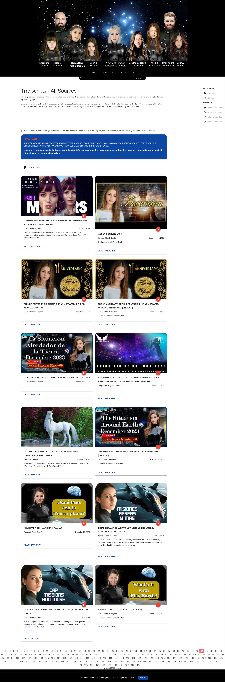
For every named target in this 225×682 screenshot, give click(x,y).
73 (115, 654)
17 (75, 651)
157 (127, 661)
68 (91, 654)
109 (70, 658)
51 (12, 654)
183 (133, 665)
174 (80, 665)
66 (82, 654)
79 (143, 654)
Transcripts (108, 73)
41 (188, 651)
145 (57, 661)
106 (53, 658)
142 (39, 661)
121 (139, 658)
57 (40, 654)
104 (41, 658)
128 (180, 658)
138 (16, 661)
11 (47, 651)
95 (218, 654)
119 (127, 658)
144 (51, 661)
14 (61, 651)
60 (54, 654)
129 (186, 658)
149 (80, 661)
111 (82, 658)
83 (162, 654)
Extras (137, 73)
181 (121, 665)
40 (183, 651)
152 (98, 661)
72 (110, 654)
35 (159, 651)
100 (17, 658)
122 (145, 658)
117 (116, 658)
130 (192, 658)
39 (178, 651)
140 (27, 661)
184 (138, 665)
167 (186, 661)
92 (204, 654)
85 (171, 654)
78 (138, 654)
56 (35, 654)
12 (52, 651)
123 (151, 658)
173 (221, 661)
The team (89, 73)
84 (166, 654)
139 (21, 661)
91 (199, 654)
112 (87, 658)
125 (163, 658)
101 (23, 658)
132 (204, 658)
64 (72, 654)
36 (164, 651)
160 (144, 661)
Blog (124, 73)
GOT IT (143, 677)
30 (136, 651)
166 (180, 661)
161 (150, 661)
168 (191, 661)
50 (7, 654)
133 (210, 658)
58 (44, 654)
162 (156, 661)
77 (133, 654)
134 (215, 658)
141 (33, 661)
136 (4, 661)
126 (169, 658)
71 (105, 654)
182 (127, 665)
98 (8, 658)
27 (122, 651)
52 (16, 654)
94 (213, 654)
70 (101, 654)
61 (58, 654)
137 (10, 661)
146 (62, 661)
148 (74, 661)
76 (129, 654)
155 (115, 661)
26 (117, 651)
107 (58, 658)
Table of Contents (32, 167)
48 (220, 651)
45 (206, 651)
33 (150, 651)
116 (110, 658)
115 (105, 658)
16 (70, 651)
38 (173, 651)
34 (155, 651)
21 (94, 651)
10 (42, 651)
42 (192, 651)
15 (66, 651)
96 (222, 654)
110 (76, 658)
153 (103, 661)
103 (35, 658)
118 (122, 658)
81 (152, 654)
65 (77, 654)
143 (45, 661)
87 (180, 654)
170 (203, 661)
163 (162, 661)
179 (109, 665)
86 (176, 654)
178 (103, 665)
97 (3, 658)
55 (30, 654)
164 (168, 661)
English (139, 78)
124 (157, 658)
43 (197, 651)
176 (92, 665)
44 (202, 651)
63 (68, 654)
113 (93, 658)
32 (145, 651)
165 (174, 661)
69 (96, 654)
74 (119, 654)
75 (124, 654)
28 (127, 651)
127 (174, 658)
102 (29, 658)
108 (64, 658)
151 (92, 661)
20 (89, 651)
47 (216, 651)
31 (141, 651)
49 (2, 654)
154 (109, 661)
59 (49, 654)
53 (21, 654)
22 (99, 651)
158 (133, 661)
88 (185, 654)
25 (113, 651)
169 (197, 661)
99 (12, 658)
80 (147, 654)
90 (194, 654)
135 (221, 658)
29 (131, 651)
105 (47, 658)
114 (99, 658)
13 (56, 651)
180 (115, 665)
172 (215, 661)
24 (108, 651)
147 (68, 661)
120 (133, 658)
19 (84, 651)
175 (86, 665)
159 (139, 661)
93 (208, 654)
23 (103, 651)
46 (211, 651)
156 (121, 661)
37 (169, 651)
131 (198, 658)
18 (80, 651)
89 (190, 654)
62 (63, 654)
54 (26, 654)
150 (86, 661)
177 (97, 665)
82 (157, 654)
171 (209, 661)
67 (87, 654)
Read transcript (32, 247)
